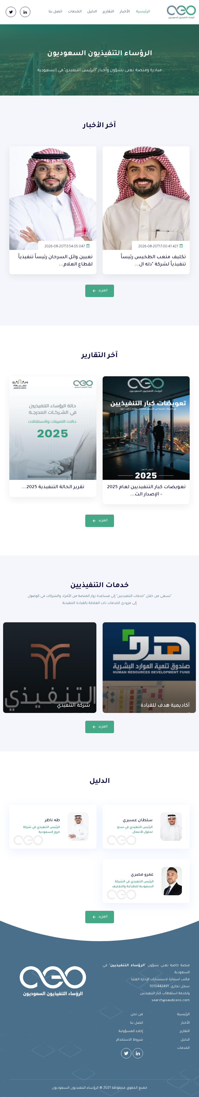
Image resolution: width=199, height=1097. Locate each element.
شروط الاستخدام (129, 1040)
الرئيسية (143, 12)
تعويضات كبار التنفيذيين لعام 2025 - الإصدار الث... (146, 491)
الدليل (92, 12)
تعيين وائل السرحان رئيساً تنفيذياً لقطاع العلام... (55, 261)
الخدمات (75, 12)
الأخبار (125, 12)
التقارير (108, 12)
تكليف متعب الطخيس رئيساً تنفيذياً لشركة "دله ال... (153, 261)
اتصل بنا (55, 12)
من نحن (137, 1014)
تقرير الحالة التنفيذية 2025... (53, 487)
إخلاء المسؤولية (131, 1031)
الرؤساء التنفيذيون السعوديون (75, 1088)
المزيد (103, 291)
